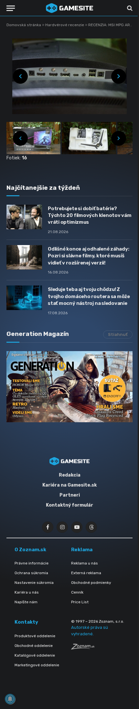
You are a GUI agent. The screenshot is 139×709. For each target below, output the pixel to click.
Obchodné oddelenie (34, 645)
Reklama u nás (84, 563)
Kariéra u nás (27, 592)
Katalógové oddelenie (35, 655)
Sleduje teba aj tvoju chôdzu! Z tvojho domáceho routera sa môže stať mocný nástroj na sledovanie (89, 296)
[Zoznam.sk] (82, 647)
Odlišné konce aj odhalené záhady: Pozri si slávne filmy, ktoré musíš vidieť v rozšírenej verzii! (88, 256)
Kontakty (26, 622)
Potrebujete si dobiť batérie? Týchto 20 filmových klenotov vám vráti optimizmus (90, 215)
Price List (80, 602)
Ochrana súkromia (31, 573)
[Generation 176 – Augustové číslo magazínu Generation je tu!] (69, 386)
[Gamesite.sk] (69, 8)
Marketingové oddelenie (37, 665)
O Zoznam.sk (30, 550)
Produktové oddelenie (35, 636)
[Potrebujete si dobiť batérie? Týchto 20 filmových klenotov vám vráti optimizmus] (24, 217)
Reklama (81, 550)
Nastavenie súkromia (34, 582)
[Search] (129, 8)
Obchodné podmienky (91, 582)
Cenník (77, 592)
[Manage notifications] (10, 699)
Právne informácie (31, 563)
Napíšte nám (26, 602)
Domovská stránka (23, 25)
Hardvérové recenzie (65, 25)
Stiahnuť (118, 334)
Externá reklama (86, 573)
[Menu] (10, 8)
